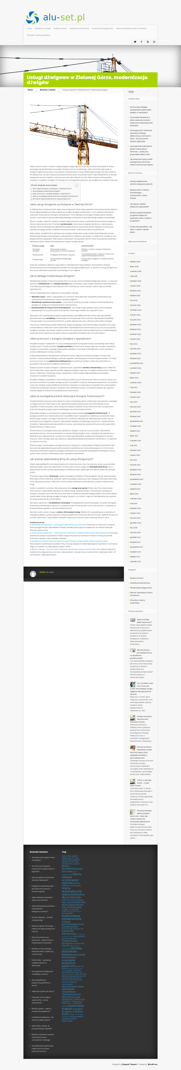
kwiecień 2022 (135, 392)
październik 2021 (136, 421)
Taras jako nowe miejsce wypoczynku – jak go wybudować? (41, 1000)
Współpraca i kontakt (43, 28)
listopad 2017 (135, 542)
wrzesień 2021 (135, 426)
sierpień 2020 (135, 489)
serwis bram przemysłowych (74, 977)
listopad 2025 (135, 291)
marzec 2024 (135, 315)
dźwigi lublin (67, 913)
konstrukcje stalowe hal (72, 929)
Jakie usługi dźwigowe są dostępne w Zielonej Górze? (52, 188)
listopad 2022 (135, 358)
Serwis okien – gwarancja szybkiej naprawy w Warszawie (41, 963)
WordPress (153, 1064)
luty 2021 (133, 460)
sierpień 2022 (135, 373)
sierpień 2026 (135, 262)
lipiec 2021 (134, 436)
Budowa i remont (60, 28)
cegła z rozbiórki (70, 909)
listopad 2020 (135, 474)
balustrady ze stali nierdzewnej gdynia (70, 863)
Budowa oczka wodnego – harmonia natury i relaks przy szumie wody (43, 951)
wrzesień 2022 (135, 368)
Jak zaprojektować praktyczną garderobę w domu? (41, 983)
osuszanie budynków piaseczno (69, 963)
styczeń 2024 (135, 320)
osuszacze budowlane (73, 956)
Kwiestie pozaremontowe (79, 28)
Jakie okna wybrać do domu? (43, 991)
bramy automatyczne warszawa (72, 891)
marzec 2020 (135, 513)
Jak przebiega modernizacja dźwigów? (46, 191)
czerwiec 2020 (135, 499)
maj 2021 (133, 445)
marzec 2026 (135, 286)
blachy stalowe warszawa (71, 884)
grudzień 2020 (135, 470)
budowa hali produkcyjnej (72, 906)
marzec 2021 (135, 455)
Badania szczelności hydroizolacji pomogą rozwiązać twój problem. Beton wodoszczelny (70, 541)
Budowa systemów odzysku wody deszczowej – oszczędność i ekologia (43, 1037)
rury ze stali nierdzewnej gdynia (74, 975)
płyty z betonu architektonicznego (71, 971)
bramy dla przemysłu (73, 896)
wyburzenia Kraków (73, 1007)
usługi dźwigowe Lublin (71, 998)
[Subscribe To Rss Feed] (148, 41)
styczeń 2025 (135, 305)
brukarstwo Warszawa (74, 903)
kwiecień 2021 (135, 450)
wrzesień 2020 (135, 484)
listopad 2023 (135, 329)
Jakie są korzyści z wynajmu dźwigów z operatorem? (51, 194)
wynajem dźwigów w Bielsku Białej (72, 1011)
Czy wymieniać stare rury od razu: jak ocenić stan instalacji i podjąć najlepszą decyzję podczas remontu (141, 688)
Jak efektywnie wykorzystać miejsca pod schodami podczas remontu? (43, 1048)
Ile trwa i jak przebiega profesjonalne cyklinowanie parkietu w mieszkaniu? (140, 110)
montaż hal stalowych (73, 944)
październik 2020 (136, 479)
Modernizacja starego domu (102, 28)
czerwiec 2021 (135, 441)
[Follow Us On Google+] (154, 41)
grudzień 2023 (135, 325)
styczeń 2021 (135, 465)
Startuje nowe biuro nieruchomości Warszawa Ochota (141, 719)
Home (29, 28)
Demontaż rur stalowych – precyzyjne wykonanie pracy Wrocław (59, 525)
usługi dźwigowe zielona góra (73, 1000)
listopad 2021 (135, 416)
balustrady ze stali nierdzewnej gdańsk (71, 859)
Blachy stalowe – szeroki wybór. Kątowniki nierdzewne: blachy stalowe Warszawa (66, 549)
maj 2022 (133, 387)
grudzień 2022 (135, 354)
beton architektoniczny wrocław (72, 868)
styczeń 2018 (135, 532)
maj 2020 (133, 503)
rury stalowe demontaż (72, 973)
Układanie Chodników (69, 990)
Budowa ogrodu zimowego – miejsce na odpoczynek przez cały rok (43, 928)
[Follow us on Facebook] (141, 41)
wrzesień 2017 (135, 552)
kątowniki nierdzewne (69, 932)
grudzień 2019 (135, 523)
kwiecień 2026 (135, 281)
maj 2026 (133, 276)
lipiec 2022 (134, 378)
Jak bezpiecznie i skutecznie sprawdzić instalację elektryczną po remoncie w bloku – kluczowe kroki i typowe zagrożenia (141, 135)
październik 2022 (136, 363)
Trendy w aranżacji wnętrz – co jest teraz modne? (140, 783)
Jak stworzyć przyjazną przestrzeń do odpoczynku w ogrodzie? (43, 869)
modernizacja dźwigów (69, 942)
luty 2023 (133, 344)
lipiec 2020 (134, 494)
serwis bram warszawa (72, 980)
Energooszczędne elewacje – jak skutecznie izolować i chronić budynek (43, 889)
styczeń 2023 (135, 349)
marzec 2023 (135, 339)
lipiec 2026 (134, 266)
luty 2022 (133, 402)
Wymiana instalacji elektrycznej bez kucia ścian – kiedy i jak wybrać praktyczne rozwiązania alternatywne (140, 816)
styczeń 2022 (135, 407)
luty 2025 (133, 300)
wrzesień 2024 (135, 310)
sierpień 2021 (135, 431)
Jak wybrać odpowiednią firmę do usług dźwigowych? (51, 199)
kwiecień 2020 (135, 508)
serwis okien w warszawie (69, 983)
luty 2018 (133, 528)
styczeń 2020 (135, 518)
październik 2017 (136, 547)
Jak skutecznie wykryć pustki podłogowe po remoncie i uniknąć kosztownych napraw (141, 162)
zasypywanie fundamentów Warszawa (72, 1018)
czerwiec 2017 (135, 561)
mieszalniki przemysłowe (73, 937)
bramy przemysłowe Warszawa (72, 901)
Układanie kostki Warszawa (71, 995)
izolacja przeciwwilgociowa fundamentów (73, 924)
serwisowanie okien (73, 986)
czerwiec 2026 (135, 271)
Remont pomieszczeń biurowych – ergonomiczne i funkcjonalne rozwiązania (43, 940)
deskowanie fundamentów (71, 911)
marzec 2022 (135, 397)
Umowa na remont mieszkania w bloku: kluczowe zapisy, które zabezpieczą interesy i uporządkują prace (141, 752)
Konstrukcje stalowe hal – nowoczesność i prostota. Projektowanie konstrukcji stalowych (70, 533)
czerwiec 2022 (135, 383)
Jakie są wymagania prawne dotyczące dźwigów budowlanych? (55, 196)
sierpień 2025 (135, 295)
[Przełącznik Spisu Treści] (75, 185)
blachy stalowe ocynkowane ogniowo (72, 878)
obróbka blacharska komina (72, 951)
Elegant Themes (129, 1064)
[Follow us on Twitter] (135, 41)
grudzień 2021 (135, 412)
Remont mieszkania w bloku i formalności (131, 28)
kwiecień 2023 (135, 334)
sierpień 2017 (135, 557)
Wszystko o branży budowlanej (38, 35)
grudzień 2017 (135, 537)
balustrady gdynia (70, 856)
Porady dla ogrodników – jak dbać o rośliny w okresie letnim (141, 229)
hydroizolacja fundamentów (71, 917)
